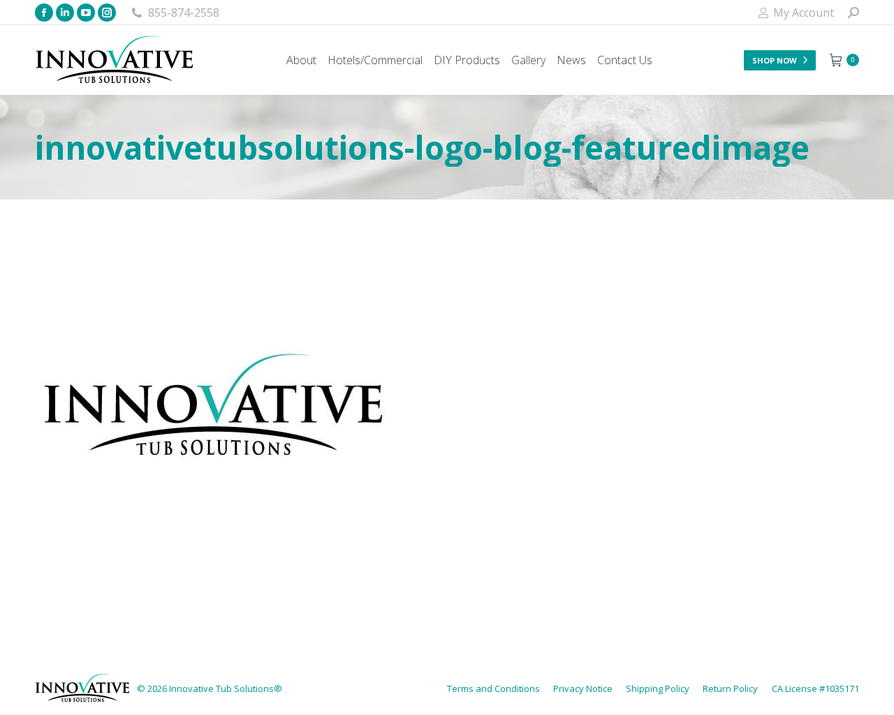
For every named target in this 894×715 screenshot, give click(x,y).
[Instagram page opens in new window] (107, 12)
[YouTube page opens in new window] (86, 12)
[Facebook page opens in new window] (44, 12)
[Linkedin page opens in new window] (65, 12)
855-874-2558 (183, 12)
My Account (803, 12)
